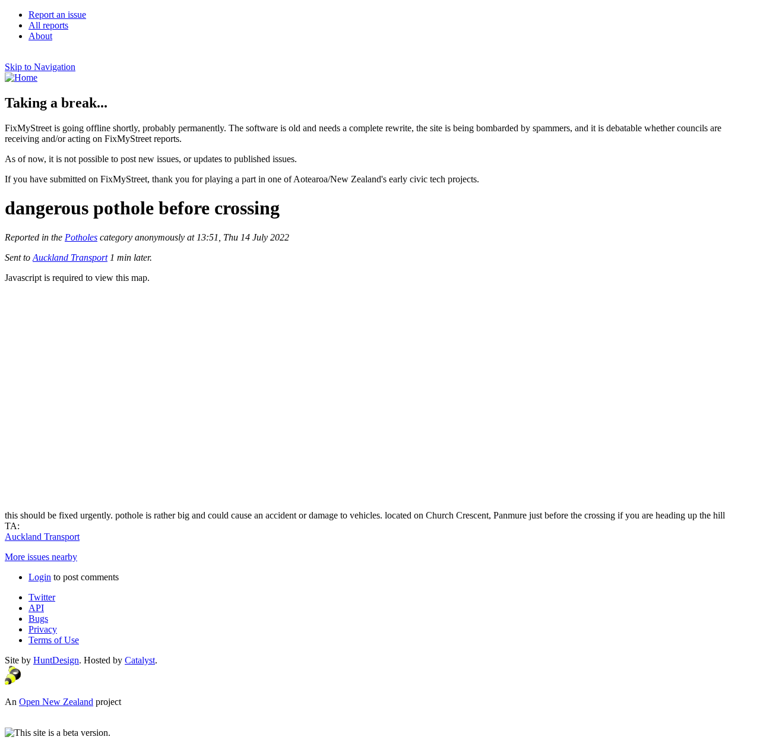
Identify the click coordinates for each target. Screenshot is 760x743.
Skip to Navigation (40, 67)
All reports (48, 25)
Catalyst (140, 660)
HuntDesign (56, 660)
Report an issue (57, 15)
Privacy (42, 629)
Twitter (41, 597)
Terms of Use (53, 640)
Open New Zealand (56, 702)
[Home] (21, 77)
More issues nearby (41, 557)
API (36, 608)
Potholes (81, 237)
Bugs (38, 619)
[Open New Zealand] (13, 681)
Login (39, 577)
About (40, 36)
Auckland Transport (70, 257)
